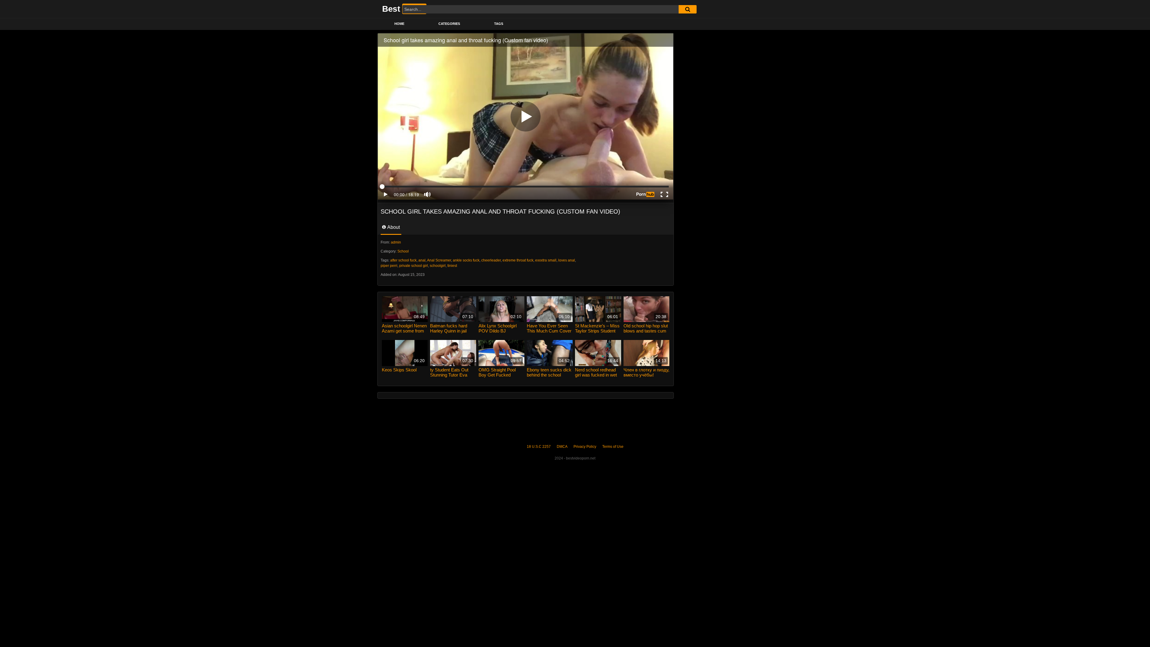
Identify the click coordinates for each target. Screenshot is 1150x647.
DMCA (562, 447)
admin (396, 242)
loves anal (566, 260)
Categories (449, 23)
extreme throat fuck (518, 260)
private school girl (413, 266)
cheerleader (491, 260)
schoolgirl (438, 266)
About (393, 227)
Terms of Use (613, 447)
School (403, 251)
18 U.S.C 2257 (539, 447)
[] (688, 9)
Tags (498, 23)
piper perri (389, 266)
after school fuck (403, 260)
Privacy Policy (585, 447)
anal (422, 260)
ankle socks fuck (466, 260)
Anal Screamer (439, 260)
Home (399, 23)
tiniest (452, 266)
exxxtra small (545, 260)
